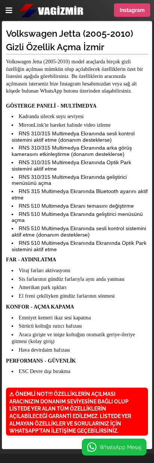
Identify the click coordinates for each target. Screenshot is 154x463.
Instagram (132, 10)
